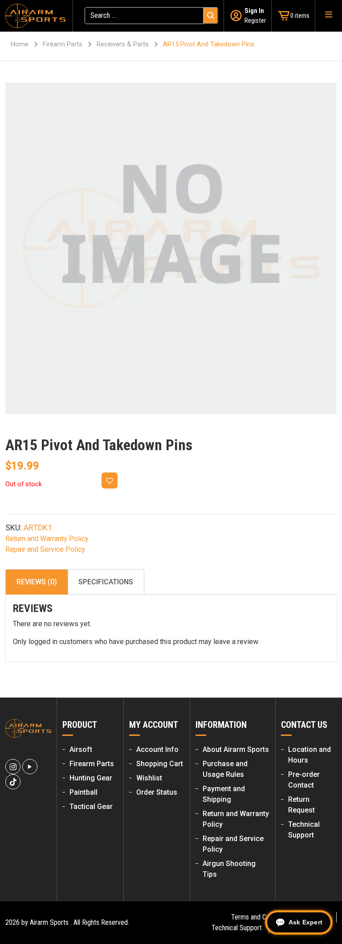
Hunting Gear (90, 778)
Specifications (105, 582)
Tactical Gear (91, 806)
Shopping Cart (159, 763)
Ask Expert (305, 922)
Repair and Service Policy (45, 549)
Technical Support (237, 927)
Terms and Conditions (261, 917)
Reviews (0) (36, 582)
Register (255, 20)
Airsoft (80, 749)
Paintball (83, 792)
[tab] (36, 582)
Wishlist (149, 778)
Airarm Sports (49, 922)
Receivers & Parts (123, 44)
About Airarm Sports (236, 749)
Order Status (156, 792)
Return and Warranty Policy (47, 538)
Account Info (157, 749)
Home (19, 44)
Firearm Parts (62, 44)
